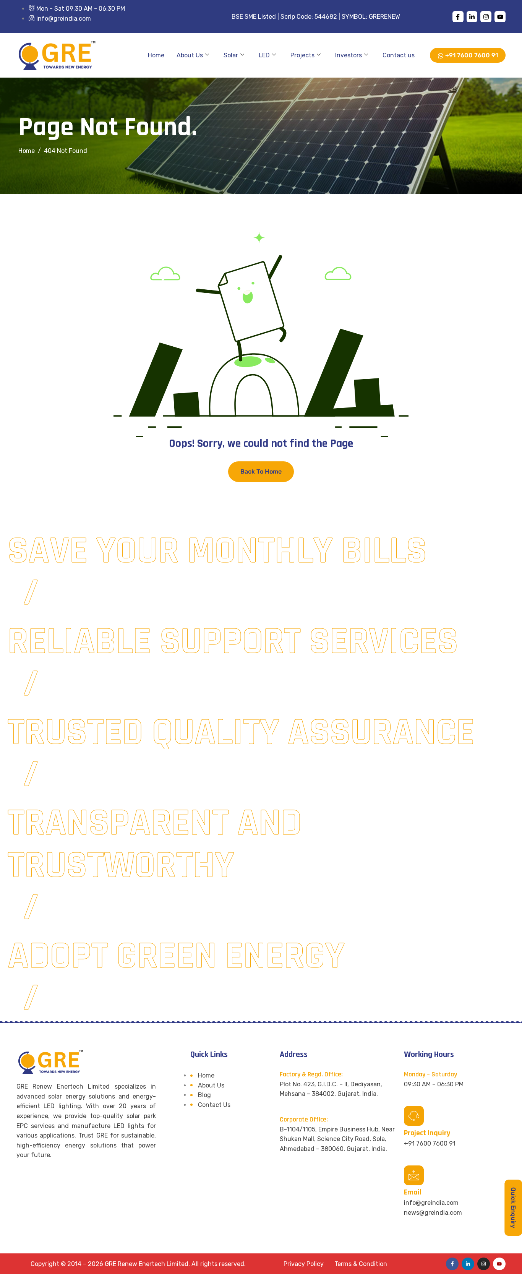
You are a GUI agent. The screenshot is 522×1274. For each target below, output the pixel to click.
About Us (190, 55)
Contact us (399, 55)
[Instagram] (485, 16)
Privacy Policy (304, 1264)
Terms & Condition (360, 1264)
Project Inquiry (427, 1133)
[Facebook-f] (458, 16)
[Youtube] (500, 16)
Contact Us (214, 1104)
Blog (204, 1095)
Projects (302, 55)
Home (156, 55)
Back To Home (261, 471)
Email (412, 1192)
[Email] (414, 1175)
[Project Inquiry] (414, 1116)
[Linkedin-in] (472, 16)
